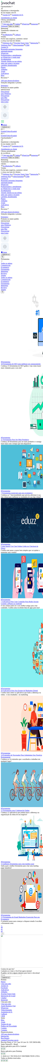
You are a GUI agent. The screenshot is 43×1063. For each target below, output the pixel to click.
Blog (2, 75)
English (3, 131)
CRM (27, 45)
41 (2, 929)
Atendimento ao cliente (9, 18)
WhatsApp (25, 24)
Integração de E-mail (8, 996)
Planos (3, 67)
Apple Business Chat (8, 1006)
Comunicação (5, 279)
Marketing (4, 286)
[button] (21, 6)
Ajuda (3, 71)
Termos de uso (6, 1024)
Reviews (4, 288)
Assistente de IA (17, 15)
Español (14, 131)
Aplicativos (5, 73)
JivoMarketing (8, 35)
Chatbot (17, 24)
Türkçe (8, 131)
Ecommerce (5, 281)
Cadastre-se (5, 127)
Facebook (4, 988)
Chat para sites (8, 24)
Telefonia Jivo (7, 43)
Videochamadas (18, 45)
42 (2, 931)
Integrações (34, 43)
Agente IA (6, 15)
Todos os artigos (6, 277)
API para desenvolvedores (10, 1034)
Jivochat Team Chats (21, 43)
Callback (17, 35)
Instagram (34, 24)
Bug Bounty (5, 1038)
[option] (21, 263)
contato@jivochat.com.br (9, 1040)
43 (2, 933)
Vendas (3, 290)
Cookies (4, 1028)
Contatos (4, 1030)
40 (2, 927)
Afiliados (4, 69)
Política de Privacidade (9, 1026)
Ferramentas (5, 283)
